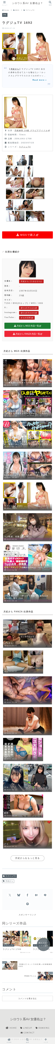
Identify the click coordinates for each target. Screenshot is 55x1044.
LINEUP (27, 1028)
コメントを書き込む (27, 998)
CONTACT (28, 1033)
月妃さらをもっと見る (27, 858)
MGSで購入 (27, 234)
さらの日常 (26, 318)
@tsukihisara (28, 308)
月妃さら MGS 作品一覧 (27, 326)
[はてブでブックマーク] (36, 895)
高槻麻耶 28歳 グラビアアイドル (31, 130)
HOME (13, 1028)
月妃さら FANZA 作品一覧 (27, 334)
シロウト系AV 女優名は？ (27, 3)
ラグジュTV (25, 147)
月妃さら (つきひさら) (31, 281)
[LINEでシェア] (45, 895)
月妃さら (15, 69)
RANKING (43, 1028)
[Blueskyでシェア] (18, 895)
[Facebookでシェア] (27, 895)
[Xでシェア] (10, 895)
